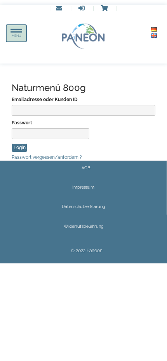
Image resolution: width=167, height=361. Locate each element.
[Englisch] (154, 35)
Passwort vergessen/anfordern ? (47, 157)
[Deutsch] (154, 29)
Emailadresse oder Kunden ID (45, 99)
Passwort (22, 122)
